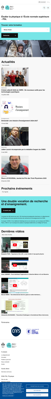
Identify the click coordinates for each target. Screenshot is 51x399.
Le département (5, 355)
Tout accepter (37, 395)
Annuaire (3, 357)
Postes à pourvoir (6, 359)
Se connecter (43, 2)
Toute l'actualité (5, 65)
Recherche (44, 7)
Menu (48, 7)
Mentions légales (5, 381)
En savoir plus (7, 210)
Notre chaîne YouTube (7, 234)
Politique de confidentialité (7, 395)
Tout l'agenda (5, 191)
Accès (3, 364)
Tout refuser (37, 390)
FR (47, 2)
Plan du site (4, 379)
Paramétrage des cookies (37, 386)
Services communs (6, 372)
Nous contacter (5, 362)
